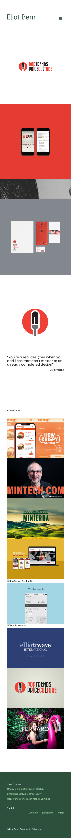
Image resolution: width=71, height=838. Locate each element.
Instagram (47, 813)
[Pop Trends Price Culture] (35, 688)
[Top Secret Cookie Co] (35, 581)
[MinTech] (35, 478)
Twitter (60, 813)
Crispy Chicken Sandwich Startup (25, 789)
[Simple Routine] (35, 626)
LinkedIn (33, 813)
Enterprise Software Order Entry (24, 794)
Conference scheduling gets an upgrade (28, 799)
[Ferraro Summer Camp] (35, 728)
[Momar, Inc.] (35, 559)
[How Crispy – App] (35, 438)
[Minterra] (35, 518)
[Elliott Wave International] (35, 648)
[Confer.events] (35, 603)
